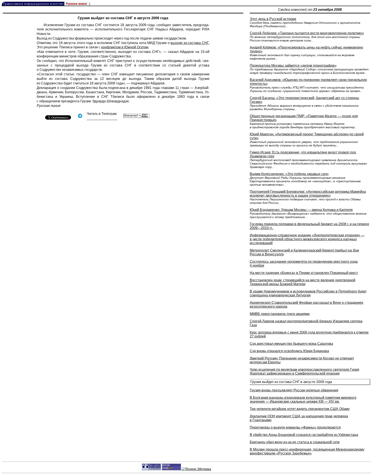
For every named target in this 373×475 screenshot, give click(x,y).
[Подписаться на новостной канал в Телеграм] (102, 118)
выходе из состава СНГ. (190, 43)
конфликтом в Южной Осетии (124, 47)
